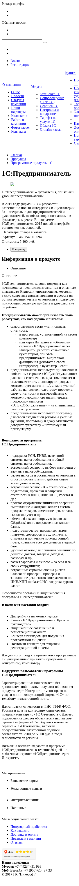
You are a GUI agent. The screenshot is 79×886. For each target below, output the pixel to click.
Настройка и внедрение (49, 112)
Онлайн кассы (50, 129)
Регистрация (20, 65)
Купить (70, 73)
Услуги (36, 86)
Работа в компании (18, 121)
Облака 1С (48, 125)
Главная (16, 155)
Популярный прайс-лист (29, 826)
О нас (15, 92)
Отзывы (17, 842)
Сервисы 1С (49, 106)
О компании (11, 84)
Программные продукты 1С (31, 163)
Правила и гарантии (26, 838)
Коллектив (19, 116)
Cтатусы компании (18, 102)
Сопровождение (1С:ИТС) (52, 100)
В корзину (18, 249)
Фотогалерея (20, 127)
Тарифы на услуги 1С (48, 119)
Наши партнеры (18, 110)
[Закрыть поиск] (45, 42)
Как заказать (20, 830)
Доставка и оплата (24, 834)
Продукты (18, 159)
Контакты (18, 131)
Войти (15, 61)
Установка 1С (50, 94)
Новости (17, 96)
